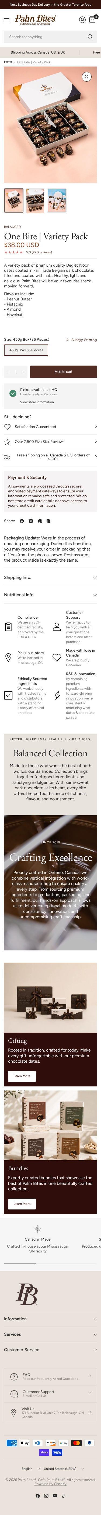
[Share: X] (30, 521)
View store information (37, 402)
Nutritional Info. (19, 594)
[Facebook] (37, 1495)
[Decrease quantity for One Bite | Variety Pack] (8, 372)
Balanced (12, 227)
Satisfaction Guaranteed (35, 427)
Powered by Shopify (50, 1484)
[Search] (90, 37)
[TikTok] (63, 1495)
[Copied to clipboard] (48, 521)
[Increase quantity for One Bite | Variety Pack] (23, 372)
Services (12, 1334)
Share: (9, 521)
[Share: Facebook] (21, 521)
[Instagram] (46, 1495)
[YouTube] (55, 1495)
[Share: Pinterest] (40, 521)
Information (15, 1318)
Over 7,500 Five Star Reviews (40, 441)
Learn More (21, 1076)
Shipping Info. (17, 577)
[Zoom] (87, 77)
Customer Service (21, 1349)
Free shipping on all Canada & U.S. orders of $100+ (53, 457)
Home (8, 62)
